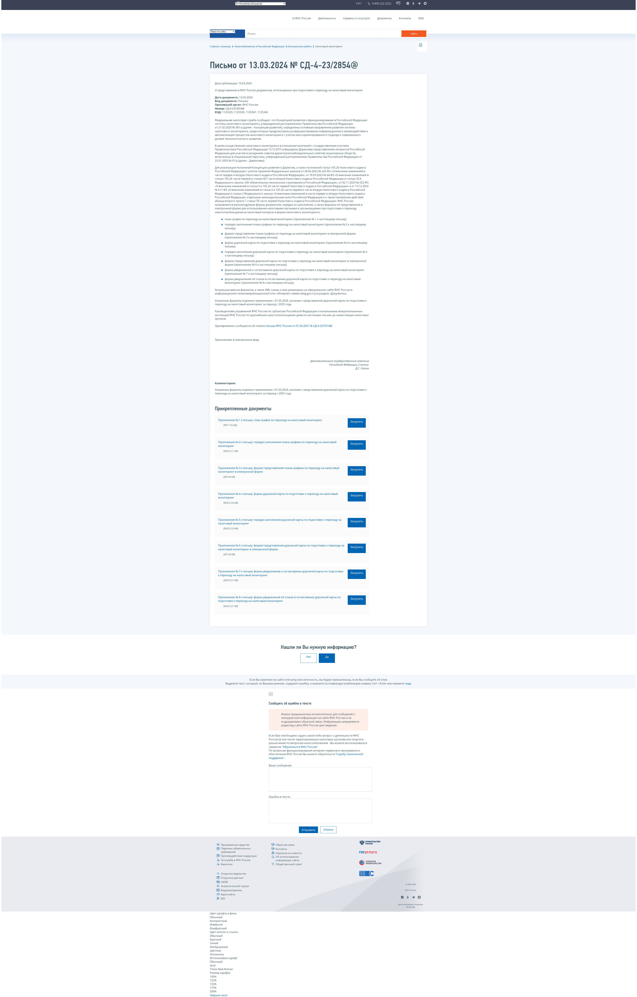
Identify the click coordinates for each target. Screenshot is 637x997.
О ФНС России (301, 18)
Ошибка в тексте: (280, 797)
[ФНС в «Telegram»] (419, 3)
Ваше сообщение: (280, 765)
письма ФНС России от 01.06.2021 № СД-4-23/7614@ (299, 326)
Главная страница (220, 46)
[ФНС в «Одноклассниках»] (413, 3)
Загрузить (356, 421)
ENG (421, 18)
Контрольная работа (300, 46)
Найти (414, 34)
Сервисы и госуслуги (356, 18)
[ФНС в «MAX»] (424, 3)
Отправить (308, 830)
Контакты (405, 18)
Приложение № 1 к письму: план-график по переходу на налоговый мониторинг (270, 420)
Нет (308, 657)
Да (327, 657)
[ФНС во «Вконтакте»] (407, 3)
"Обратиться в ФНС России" (300, 747)
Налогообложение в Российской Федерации (260, 46)
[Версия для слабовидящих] (359, 3)
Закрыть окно (218, 995)
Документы (384, 18)
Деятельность (327, 18)
